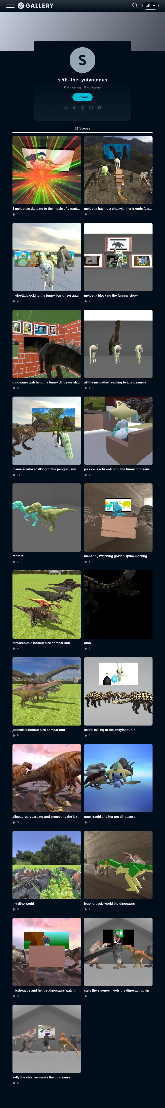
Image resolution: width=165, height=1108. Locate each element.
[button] (135, 6)
